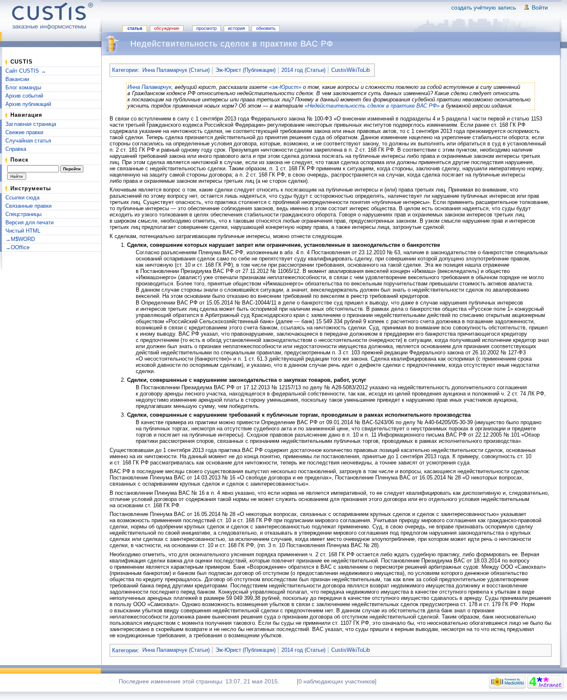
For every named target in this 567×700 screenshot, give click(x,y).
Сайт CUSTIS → (25, 71)
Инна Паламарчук (149, 87)
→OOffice (17, 247)
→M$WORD (20, 239)
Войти (540, 7)
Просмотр (206, 28)
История (236, 28)
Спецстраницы (23, 214)
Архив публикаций (28, 104)
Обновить (266, 28)
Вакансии (17, 79)
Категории (124, 70)
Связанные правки (28, 206)
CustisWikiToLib (350, 70)
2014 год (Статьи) (303, 70)
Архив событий (24, 96)
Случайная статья (28, 141)
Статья (134, 28)
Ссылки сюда (22, 197)
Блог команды (23, 87)
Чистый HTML (22, 231)
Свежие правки (24, 132)
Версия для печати (29, 222)
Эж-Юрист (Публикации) (245, 70)
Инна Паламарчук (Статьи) (176, 70)
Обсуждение (166, 28)
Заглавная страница (30, 124)
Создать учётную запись (483, 7)
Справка (15, 149)
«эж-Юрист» (285, 87)
